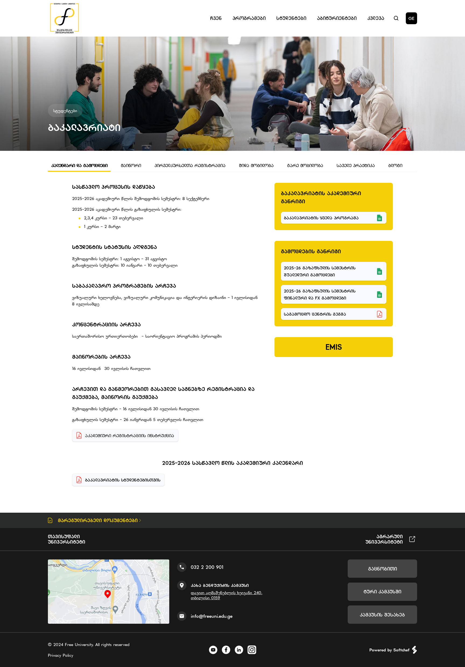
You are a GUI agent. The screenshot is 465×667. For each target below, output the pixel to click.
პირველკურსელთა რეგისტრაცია (190, 165)
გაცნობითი (382, 569)
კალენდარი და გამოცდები (79, 165)
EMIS (334, 347)
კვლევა (375, 18)
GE (411, 18)
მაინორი (131, 165)
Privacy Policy (60, 655)
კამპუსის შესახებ (382, 615)
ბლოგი (395, 165)
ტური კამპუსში (382, 591)
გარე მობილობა (305, 165)
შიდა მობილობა (256, 165)
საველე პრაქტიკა (356, 165)
